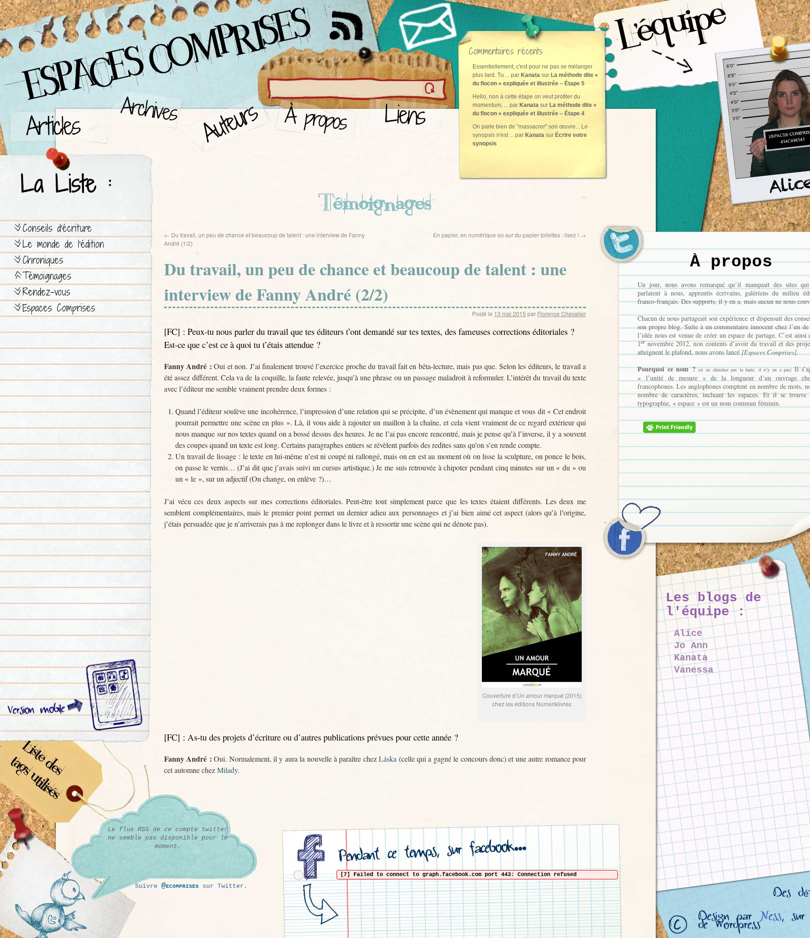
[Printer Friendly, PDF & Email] (670, 430)
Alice (688, 633)
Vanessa (693, 670)
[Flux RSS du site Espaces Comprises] (354, 21)
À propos (319, 122)
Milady (227, 770)
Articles (58, 122)
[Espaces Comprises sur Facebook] (628, 539)
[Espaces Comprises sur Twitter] (628, 248)
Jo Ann (691, 645)
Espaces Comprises (58, 308)
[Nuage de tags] (52, 783)
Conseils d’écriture (57, 228)
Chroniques (42, 260)
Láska (388, 759)
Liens (407, 122)
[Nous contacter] (428, 26)
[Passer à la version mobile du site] (112, 696)
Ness (770, 918)
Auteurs (227, 122)
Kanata (691, 657)
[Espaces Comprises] (124, 44)
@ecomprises (180, 886)
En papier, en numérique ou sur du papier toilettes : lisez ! (509, 235)
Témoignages (46, 276)
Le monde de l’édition (63, 244)
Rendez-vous (46, 292)
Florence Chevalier (561, 314)
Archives (146, 122)
